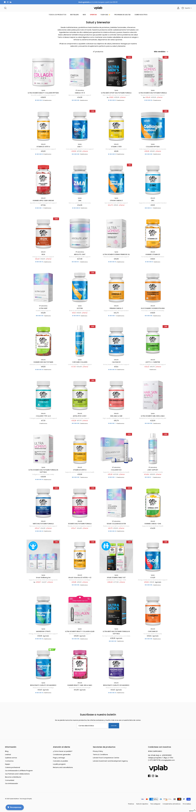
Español (187, 8)
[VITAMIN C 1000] (116, 125)
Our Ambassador (11, 783)
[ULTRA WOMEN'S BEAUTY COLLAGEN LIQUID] (80, 610)
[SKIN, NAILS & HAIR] (116, 395)
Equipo (7, 764)
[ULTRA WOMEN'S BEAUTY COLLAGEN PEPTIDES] (43, 71)
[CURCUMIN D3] (153, 610)
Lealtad (8, 754)
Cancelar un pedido (60, 761)
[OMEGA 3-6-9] (80, 71)
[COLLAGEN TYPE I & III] (43, 395)
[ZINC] (153, 179)
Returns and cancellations (63, 767)
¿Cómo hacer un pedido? (62, 751)
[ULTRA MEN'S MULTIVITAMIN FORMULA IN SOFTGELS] (116, 610)
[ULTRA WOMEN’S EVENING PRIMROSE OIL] (116, 233)
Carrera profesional (12, 767)
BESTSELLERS (74, 15)
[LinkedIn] (10, 2)
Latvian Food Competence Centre (106, 758)
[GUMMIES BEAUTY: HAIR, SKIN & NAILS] (80, 664)
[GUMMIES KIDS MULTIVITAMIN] (43, 341)
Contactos (9, 761)
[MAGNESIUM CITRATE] (43, 610)
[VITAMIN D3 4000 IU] (43, 125)
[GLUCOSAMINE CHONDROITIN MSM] (153, 287)
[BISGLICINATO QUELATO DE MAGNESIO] (43, 664)
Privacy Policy (98, 751)
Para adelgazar (155, 804)
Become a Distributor (13, 777)
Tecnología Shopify (26, 799)
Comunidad (9, 780)
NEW (84, 15)
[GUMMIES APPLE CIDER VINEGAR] (43, 179)
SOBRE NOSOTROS (141, 15)
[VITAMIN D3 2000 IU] (80, 448)
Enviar (113, 726)
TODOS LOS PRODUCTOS (57, 15)
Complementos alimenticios (171, 804)
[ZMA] (80, 179)
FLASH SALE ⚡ (105, 15)
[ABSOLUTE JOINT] (80, 233)
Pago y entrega (59, 758)
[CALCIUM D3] (116, 341)
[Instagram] (7, 2)
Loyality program (59, 764)
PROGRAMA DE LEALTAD (122, 15)
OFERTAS (93, 15)
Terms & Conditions (100, 754)
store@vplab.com (168, 760)
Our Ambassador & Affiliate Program (19, 770)
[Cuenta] (177, 8)
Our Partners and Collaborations (17, 774)
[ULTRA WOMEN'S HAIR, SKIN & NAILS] (153, 395)
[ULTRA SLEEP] (43, 287)
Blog (6, 751)
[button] (192, 811)
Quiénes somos (11, 758)
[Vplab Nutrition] (98, 8)
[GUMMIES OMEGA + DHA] (153, 502)
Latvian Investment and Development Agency (110, 761)
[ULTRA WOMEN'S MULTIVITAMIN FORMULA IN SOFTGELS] (43, 448)
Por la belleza (187, 804)
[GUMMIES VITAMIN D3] (153, 233)
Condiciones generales (62, 754)
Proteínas (131, 804)
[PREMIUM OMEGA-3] (116, 287)
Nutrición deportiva (142, 804)
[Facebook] (5, 2)
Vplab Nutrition (14, 799)
